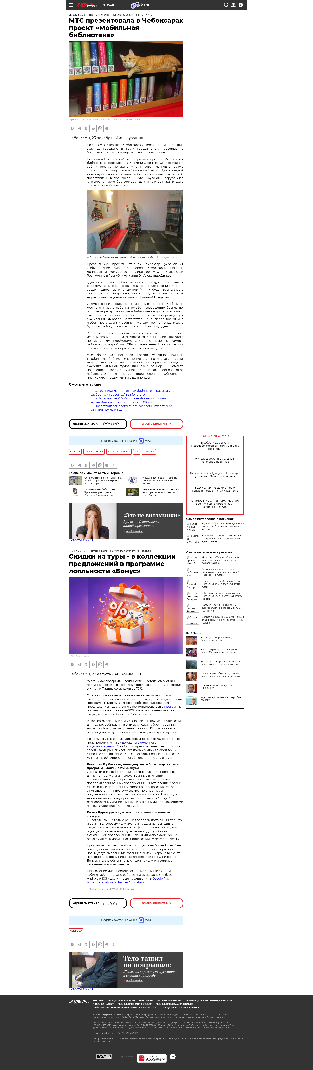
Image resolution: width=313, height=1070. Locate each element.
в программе (172, 706)
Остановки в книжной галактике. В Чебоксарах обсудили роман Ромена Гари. (103, 480)
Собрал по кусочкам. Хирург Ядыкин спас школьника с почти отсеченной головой (223, 620)
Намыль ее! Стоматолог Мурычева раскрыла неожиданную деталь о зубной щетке (221, 538)
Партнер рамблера (124, 1057)
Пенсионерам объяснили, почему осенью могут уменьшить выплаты (220, 674)
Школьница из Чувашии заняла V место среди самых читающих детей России (160, 492)
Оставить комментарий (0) (157, 424)
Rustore (107, 882)
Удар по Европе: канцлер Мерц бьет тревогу (221, 698)
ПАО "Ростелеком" (79, 656)
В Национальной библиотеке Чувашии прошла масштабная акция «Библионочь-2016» (128, 400)
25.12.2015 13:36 (77, 14)
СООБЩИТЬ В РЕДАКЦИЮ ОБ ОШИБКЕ (180, 1008)
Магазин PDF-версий (169, 1000)
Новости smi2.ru (81, 540)
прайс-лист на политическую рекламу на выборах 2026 (124, 1008)
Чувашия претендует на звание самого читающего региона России (159, 480)
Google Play (161, 878)
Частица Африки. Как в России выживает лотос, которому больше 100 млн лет (222, 608)
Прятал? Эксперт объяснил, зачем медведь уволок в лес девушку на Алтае (221, 584)
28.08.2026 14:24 (78, 551)
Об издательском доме (121, 1000)
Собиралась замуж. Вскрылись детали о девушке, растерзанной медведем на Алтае (220, 572)
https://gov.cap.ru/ (167, 257)
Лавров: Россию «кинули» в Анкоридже (216, 686)
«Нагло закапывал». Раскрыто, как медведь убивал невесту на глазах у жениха (222, 596)
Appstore (93, 882)
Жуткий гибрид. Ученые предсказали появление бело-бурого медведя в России (223, 526)
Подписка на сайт (103, 1004)
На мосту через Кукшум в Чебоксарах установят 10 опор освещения (215, 475)
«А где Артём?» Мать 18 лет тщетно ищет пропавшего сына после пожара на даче (221, 560)
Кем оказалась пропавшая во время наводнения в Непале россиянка (221, 662)
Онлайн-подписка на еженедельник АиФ (208, 1000)
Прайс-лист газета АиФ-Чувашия (174, 1004)
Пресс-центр (146, 1000)
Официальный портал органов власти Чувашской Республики (104, 119)
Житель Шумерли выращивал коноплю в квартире (215, 460)
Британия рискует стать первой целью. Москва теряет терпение (219, 650)
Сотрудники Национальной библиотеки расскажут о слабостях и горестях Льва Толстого (132, 392)
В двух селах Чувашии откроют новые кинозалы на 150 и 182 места (215, 489)
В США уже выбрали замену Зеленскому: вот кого (216, 638)
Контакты (98, 1000)
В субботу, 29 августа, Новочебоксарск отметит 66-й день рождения (215, 445)
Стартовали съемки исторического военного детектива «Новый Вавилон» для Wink (215, 503)
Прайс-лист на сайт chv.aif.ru (135, 1004)
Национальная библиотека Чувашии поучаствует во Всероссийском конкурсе (99, 492)
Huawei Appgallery (130, 882)
